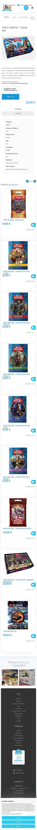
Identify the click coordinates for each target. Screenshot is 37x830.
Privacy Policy (5, 813)
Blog (18, 706)
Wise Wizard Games (12, 163)
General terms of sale (18, 711)
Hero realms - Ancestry (13, 220)
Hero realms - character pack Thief (16, 427)
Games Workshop (18, 738)
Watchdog (18, 113)
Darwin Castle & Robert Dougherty (19, 83)
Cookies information (16, 813)
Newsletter (18, 716)
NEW (18, 730)
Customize (18, 822)
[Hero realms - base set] (18, 59)
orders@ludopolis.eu (26, 5)
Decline (18, 826)
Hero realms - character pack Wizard (16, 478)
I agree (18, 817)
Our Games (18, 745)
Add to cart (10, 97)
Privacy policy (18, 713)
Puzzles (18, 743)
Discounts (18, 733)
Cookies (18, 721)
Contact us (18, 708)
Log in (18, 718)
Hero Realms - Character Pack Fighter (16, 324)
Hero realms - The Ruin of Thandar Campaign (18, 581)
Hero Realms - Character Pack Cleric (16, 272)
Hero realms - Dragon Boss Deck (17, 529)
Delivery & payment (18, 703)
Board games (23, 17)
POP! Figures (18, 740)
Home (14, 17)
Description (18, 109)
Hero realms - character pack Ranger (16, 375)
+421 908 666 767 (10, 5)
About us (18, 701)
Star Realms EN (9, 631)
